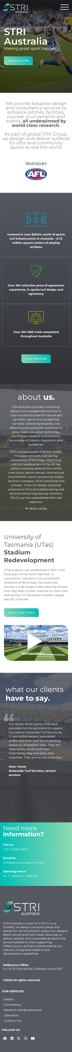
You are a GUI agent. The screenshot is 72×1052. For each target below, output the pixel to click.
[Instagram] (26, 1038)
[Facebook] (5, 1038)
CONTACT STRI (18, 61)
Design (9, 999)
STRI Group (47, 923)
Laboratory (11, 1015)
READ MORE (38, 508)
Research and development (23, 1010)
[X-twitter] (19, 1038)
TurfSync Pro (13, 1021)
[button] (5, 174)
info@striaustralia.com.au (23, 862)
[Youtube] (33, 1038)
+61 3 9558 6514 (15, 849)
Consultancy (12, 1004)
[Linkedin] (12, 1038)
